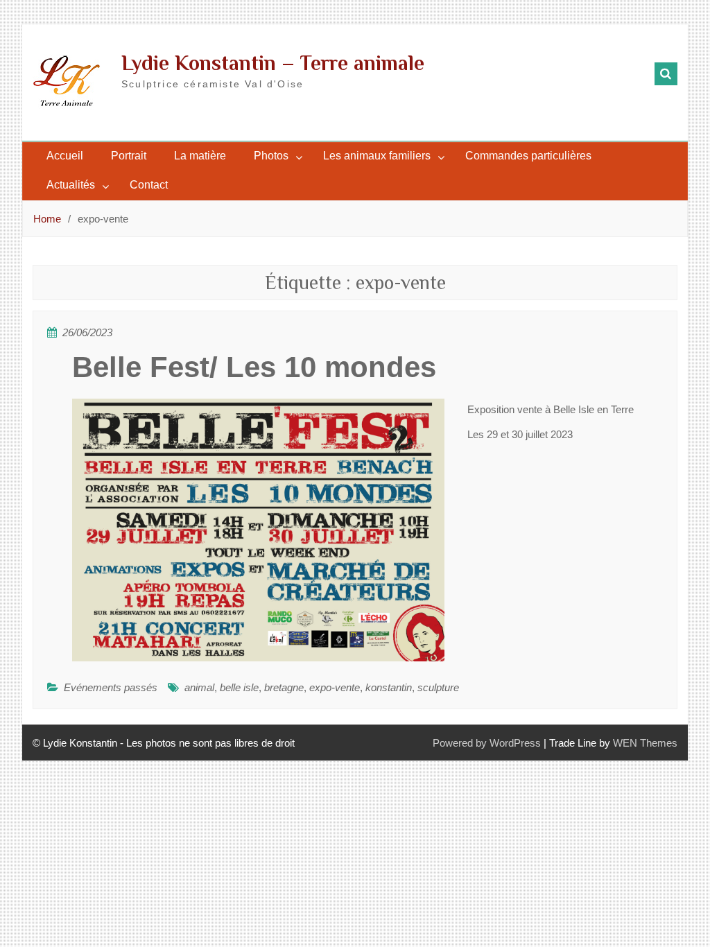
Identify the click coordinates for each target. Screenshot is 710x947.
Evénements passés (110, 687)
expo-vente (334, 687)
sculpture (438, 687)
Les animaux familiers (377, 156)
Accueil (64, 156)
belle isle (239, 687)
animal (199, 687)
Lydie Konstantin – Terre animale (272, 63)
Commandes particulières (528, 156)
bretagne (284, 687)
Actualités (70, 185)
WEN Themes (645, 743)
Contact (149, 185)
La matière (200, 156)
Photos (271, 156)
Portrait (128, 156)
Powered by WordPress (487, 743)
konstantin (388, 687)
